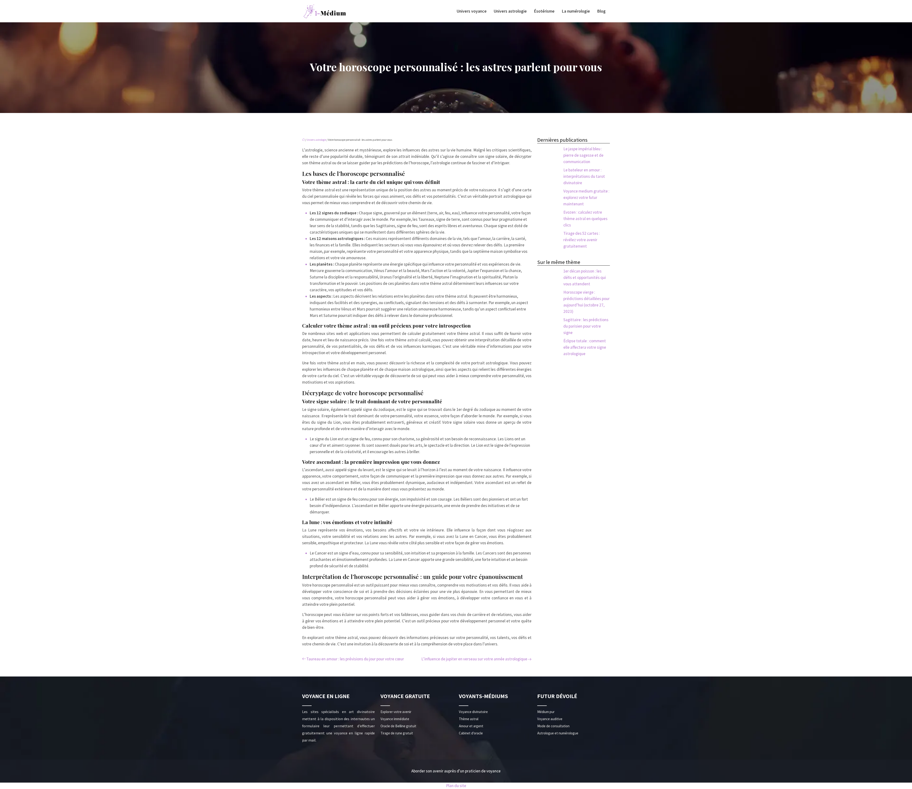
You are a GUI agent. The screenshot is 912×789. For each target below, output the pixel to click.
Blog (601, 11)
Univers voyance (472, 11)
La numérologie (576, 11)
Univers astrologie (510, 11)
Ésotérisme (544, 11)
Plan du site (456, 785)
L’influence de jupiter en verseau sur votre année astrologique (474, 659)
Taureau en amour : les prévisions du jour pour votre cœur (355, 659)
